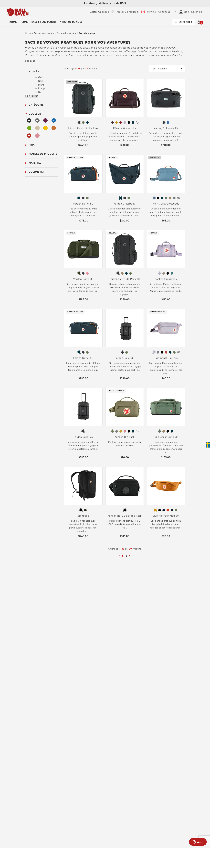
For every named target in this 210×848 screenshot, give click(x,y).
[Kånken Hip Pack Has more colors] (137, 431)
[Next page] (130, 556)
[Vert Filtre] (29, 128)
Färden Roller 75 (83, 436)
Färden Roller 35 (124, 358)
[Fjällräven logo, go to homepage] (18, 12)
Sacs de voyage (87, 33)
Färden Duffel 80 (83, 358)
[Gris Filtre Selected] (37, 120)
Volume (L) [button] (36, 171)
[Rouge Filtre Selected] (29, 135)
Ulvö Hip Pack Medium (166, 515)
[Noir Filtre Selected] (29, 120)
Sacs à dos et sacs (66, 33)
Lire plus (30, 60)
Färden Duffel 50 (83, 203)
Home (28, 33)
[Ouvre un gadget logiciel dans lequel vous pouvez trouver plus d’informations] (198, 842)
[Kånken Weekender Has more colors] (137, 122)
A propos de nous (71, 22)
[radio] (79, 122)
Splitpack (83, 515)
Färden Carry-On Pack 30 (124, 279)
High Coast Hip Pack (166, 358)
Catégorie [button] (36, 104)
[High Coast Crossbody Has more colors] (178, 198)
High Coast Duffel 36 (166, 436)
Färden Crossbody (125, 203)
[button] (199, 22)
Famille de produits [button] (43, 153)
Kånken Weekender (124, 128)
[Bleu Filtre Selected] (54, 120)
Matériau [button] (35, 162)
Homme (13, 22)
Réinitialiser (31, 95)
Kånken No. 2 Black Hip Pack (125, 515)
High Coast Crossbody (166, 203)
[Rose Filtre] (37, 135)
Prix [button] (32, 144)
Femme (24, 22)
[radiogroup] (83, 123)
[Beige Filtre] (37, 128)
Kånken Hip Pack (125, 436)
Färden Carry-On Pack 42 (83, 128)
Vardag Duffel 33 (83, 279)
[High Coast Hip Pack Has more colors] (178, 352)
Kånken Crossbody (166, 279)
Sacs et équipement (44, 22)
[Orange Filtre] (54, 128)
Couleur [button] (35, 113)
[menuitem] (13, 22)
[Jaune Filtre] (45, 128)
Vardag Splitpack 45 (166, 128)
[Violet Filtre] (45, 120)
